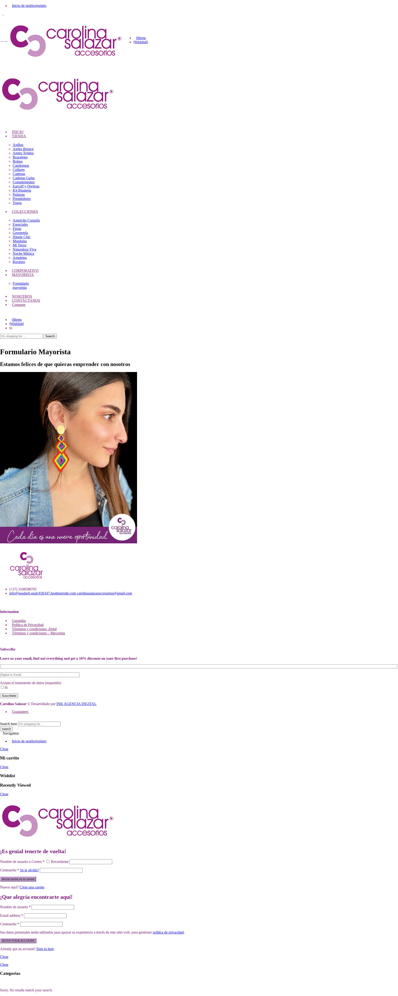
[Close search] (1, 341)
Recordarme (60, 862)
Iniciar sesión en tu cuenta (18, 879)
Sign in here (45, 949)
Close (4, 749)
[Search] (10, 328)
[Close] (117, 842)
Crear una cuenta (32, 887)
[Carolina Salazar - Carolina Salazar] (65, 62)
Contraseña (9, 870)
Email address (11, 915)
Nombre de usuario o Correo (22, 862)
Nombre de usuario (15, 907)
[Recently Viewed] (5, 719)
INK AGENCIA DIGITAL (76, 704)
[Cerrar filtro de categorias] (1, 982)
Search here (8, 724)
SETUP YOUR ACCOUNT (18, 940)
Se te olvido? (29, 870)
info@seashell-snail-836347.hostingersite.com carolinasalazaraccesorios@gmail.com (70, 593)
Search (50, 336)
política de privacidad (168, 932)
